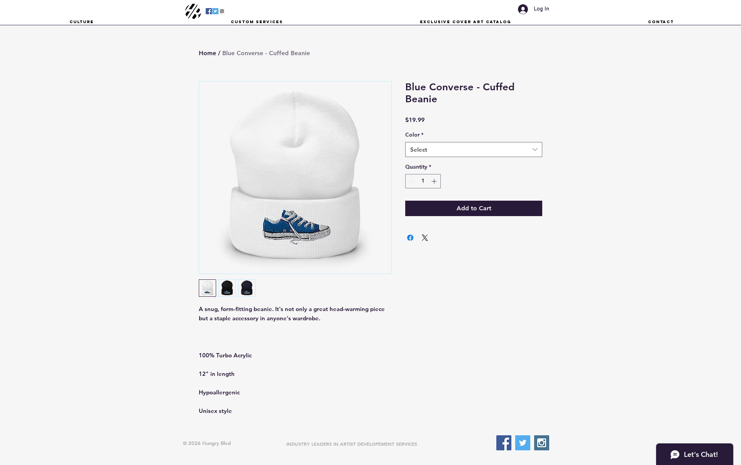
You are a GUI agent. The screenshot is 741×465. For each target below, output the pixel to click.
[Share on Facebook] (410, 237)
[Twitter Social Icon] (215, 11)
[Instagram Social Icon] (222, 11)
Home (207, 53)
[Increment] (435, 181)
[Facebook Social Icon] (209, 11)
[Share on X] (425, 237)
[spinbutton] (423, 181)
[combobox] (473, 149)
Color (414, 134)
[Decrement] (411, 181)
